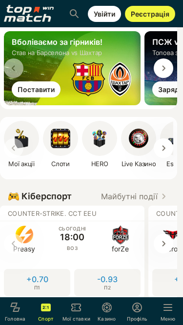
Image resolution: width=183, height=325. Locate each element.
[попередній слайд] (13, 68)
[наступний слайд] (163, 68)
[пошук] (74, 13)
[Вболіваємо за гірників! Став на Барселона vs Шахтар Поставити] (74, 102)
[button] (135, 196)
